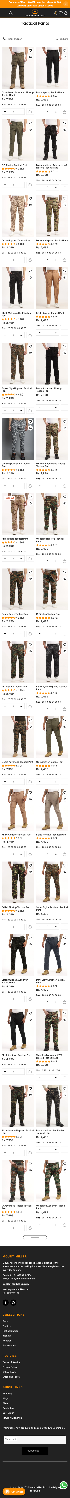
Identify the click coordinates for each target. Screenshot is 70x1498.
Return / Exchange (12, 1417)
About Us (7, 1393)
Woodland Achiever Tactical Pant (50, 1207)
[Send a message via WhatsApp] (63, 1485)
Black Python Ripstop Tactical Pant (51, 688)
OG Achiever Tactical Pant (49, 762)
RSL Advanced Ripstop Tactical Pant (18, 1131)
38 (25, 104)
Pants (5, 1321)
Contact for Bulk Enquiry (16, 1283)
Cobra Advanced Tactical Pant (17, 762)
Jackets (7, 1335)
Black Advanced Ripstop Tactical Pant (49, 389)
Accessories (9, 1345)
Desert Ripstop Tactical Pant (16, 240)
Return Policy (9, 1372)
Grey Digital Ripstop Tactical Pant (16, 465)
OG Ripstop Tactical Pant (14, 165)
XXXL (59, 1070)
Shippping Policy (11, 1376)
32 (15, 104)
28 (9, 104)
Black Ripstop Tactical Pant (50, 92)
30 (12, 104)
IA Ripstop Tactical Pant (48, 614)
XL (50, 1070)
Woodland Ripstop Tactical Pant (50, 540)
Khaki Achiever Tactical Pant (16, 834)
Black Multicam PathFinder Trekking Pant (50, 1131)
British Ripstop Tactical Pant (16, 907)
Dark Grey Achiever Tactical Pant (50, 981)
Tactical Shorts (10, 1331)
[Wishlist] (60, 13)
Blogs (5, 1398)
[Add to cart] (30, 112)
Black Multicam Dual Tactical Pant (16, 314)
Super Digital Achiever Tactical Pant (52, 908)
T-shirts (7, 1326)
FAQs (5, 1403)
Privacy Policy (10, 1367)
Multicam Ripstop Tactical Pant (52, 240)
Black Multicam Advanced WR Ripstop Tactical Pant (51, 166)
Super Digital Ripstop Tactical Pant (17, 389)
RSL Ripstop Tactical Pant (15, 686)
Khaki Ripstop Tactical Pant (50, 313)
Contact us (8, 1408)
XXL (54, 1070)
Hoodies (7, 1340)
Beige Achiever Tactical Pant (51, 834)
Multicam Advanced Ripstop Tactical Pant (50, 465)
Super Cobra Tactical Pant (15, 614)
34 (18, 104)
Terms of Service (11, 1362)
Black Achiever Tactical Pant (16, 1055)
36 (22, 104)
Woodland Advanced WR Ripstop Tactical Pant (49, 1056)
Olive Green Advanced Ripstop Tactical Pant (18, 93)
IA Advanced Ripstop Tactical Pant (17, 1207)
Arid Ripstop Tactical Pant (15, 538)
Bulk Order (8, 1412)
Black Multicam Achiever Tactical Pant (15, 981)
